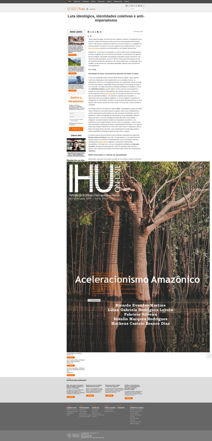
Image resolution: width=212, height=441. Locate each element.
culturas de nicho (117, 170)
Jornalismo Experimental (98, 415)
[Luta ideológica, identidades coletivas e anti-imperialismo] (100, 32)
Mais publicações (109, 409)
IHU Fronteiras (82, 413)
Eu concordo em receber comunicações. (76, 120)
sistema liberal (102, 142)
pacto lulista (108, 215)
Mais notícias (95, 409)
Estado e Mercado (109, 93)
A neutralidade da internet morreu (102, 275)
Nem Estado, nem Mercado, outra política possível (107, 273)
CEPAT (68, 415)
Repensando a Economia (85, 415)
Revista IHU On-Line (110, 411)
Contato (127, 1)
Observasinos (82, 409)
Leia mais (71, 357)
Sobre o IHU (77, 1)
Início (69, 1)
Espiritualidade (118, 1)
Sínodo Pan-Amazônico (135, 421)
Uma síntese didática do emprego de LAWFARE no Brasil (109, 282)
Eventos (109, 1)
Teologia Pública (83, 411)
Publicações (101, 1)
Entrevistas (94, 411)
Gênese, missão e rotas (72, 409)
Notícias (93, 1)
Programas (86, 1)
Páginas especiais (96, 413)
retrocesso (108, 243)
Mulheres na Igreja (134, 423)
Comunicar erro (94, 300)
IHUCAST (94, 416)
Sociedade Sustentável (84, 416)
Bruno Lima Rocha (94, 48)
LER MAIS (72, 54)
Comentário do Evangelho (136, 409)
